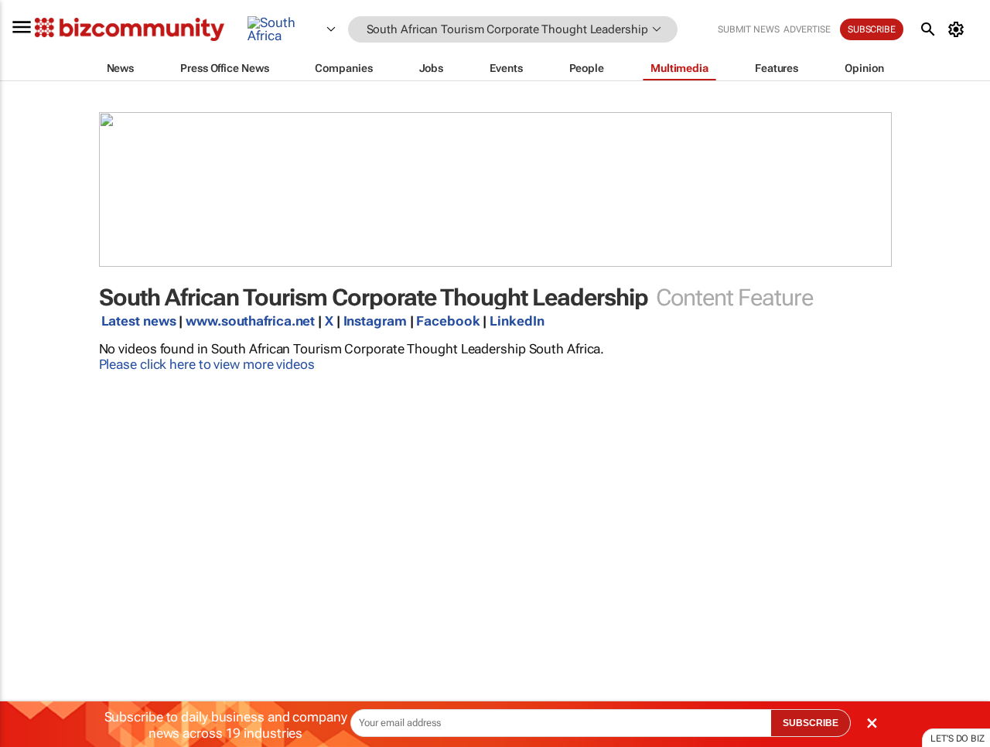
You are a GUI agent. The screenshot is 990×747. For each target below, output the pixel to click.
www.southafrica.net (250, 321)
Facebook (448, 321)
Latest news (138, 321)
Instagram (376, 321)
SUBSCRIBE (810, 723)
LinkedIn (517, 321)
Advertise (807, 29)
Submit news (749, 29)
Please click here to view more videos (207, 364)
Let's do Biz (957, 738)
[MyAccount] (959, 29)
